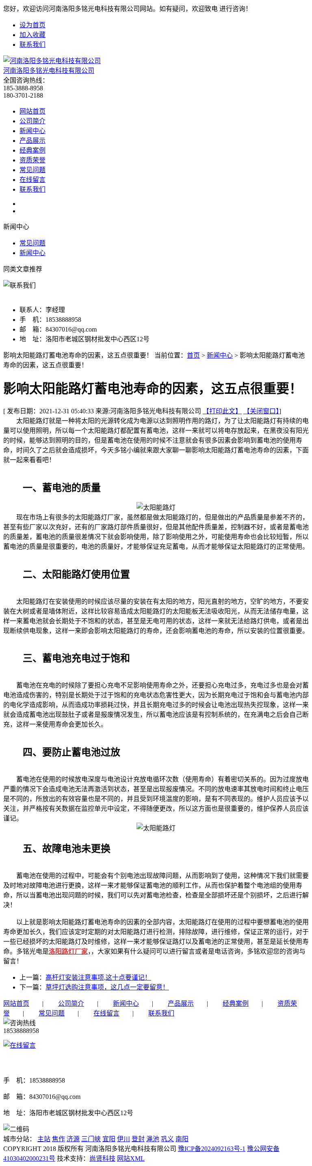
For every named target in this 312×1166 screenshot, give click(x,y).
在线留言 (33, 179)
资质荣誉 (33, 160)
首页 (193, 355)
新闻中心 (33, 130)
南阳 (182, 1138)
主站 (43, 1138)
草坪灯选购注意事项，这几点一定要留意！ (107, 987)
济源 (73, 1138)
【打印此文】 (222, 411)
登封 (138, 1138)
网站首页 (33, 111)
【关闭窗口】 (261, 411)
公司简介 (33, 121)
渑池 (152, 1138)
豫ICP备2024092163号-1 (211, 1148)
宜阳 (108, 1138)
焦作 (58, 1138)
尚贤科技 (102, 1158)
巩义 (167, 1138)
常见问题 (33, 169)
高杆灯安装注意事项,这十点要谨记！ (98, 977)
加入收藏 (33, 34)
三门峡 (91, 1138)
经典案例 (33, 150)
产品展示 (33, 140)
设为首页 (33, 25)
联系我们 (33, 44)
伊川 (123, 1138)
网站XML (131, 1158)
